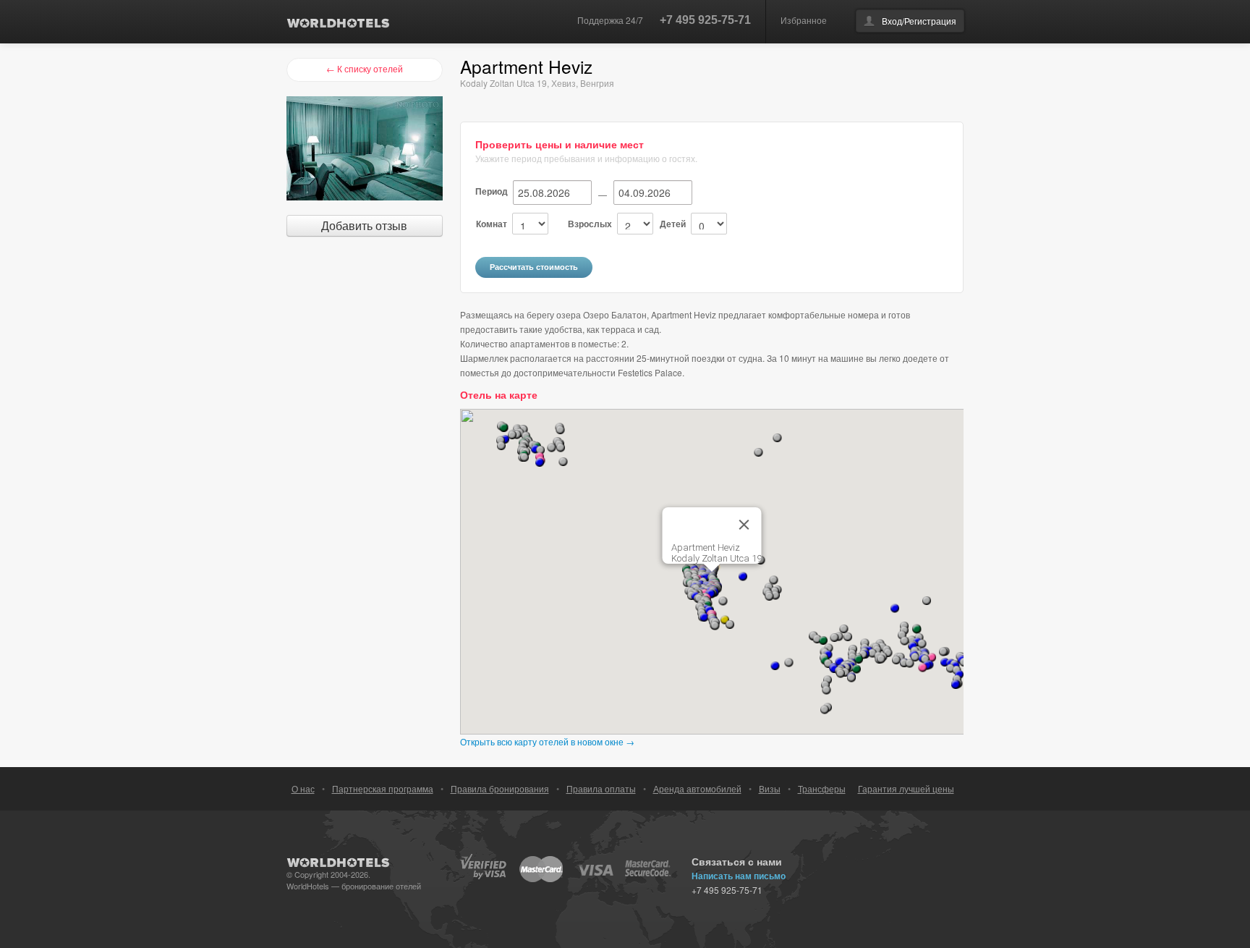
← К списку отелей (364, 68)
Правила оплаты (601, 788)
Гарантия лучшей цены (906, 788)
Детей (673, 223)
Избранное (804, 20)
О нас (303, 788)
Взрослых (590, 223)
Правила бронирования (500, 788)
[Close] (744, 524)
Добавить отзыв (364, 225)
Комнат (491, 223)
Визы (770, 788)
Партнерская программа (382, 788)
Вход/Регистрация (919, 20)
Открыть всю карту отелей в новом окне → (547, 741)
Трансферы (822, 788)
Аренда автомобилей (697, 788)
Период (491, 191)
